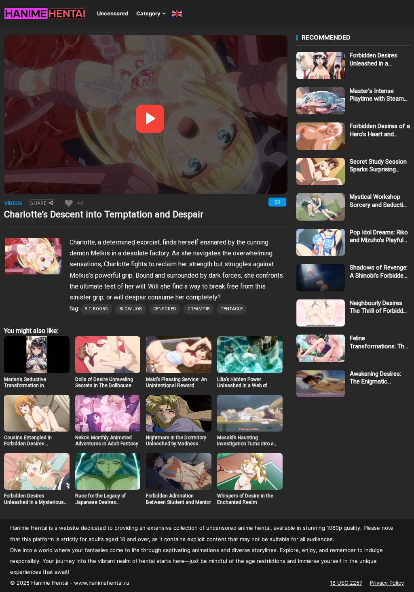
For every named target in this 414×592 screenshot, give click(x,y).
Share (38, 203)
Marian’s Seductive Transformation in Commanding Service (28, 386)
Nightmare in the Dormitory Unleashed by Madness (176, 441)
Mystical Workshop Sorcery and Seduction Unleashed (380, 201)
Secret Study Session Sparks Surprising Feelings (378, 166)
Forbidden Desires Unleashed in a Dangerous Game (373, 59)
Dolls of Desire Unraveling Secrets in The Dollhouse (104, 383)
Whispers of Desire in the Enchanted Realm (245, 499)
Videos (13, 203)
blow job (130, 309)
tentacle (232, 309)
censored (164, 309)
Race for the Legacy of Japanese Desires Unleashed (100, 502)
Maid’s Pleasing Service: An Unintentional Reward (176, 383)
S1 (277, 202)
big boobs (96, 309)
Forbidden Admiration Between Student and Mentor (178, 499)
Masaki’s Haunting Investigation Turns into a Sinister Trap (245, 444)
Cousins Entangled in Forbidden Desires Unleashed (28, 444)
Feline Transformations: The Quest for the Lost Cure (379, 342)
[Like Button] (69, 203)
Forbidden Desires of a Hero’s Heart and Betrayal (380, 130)
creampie (198, 309)
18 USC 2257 (346, 582)
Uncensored (112, 13)
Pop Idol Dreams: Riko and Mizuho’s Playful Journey (379, 236)
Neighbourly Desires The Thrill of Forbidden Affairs (380, 307)
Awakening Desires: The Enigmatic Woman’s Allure (375, 378)
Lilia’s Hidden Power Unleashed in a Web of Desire (242, 386)
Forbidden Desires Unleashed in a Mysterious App (34, 502)
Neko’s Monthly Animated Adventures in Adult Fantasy (106, 441)
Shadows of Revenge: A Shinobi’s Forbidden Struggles (379, 272)
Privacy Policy (387, 582)
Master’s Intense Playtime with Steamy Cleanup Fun (378, 95)
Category (148, 13)
